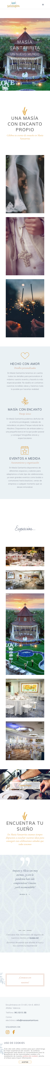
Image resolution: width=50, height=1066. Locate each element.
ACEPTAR (25, 1062)
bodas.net (34, 938)
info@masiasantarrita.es (27, 1020)
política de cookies (30, 1056)
